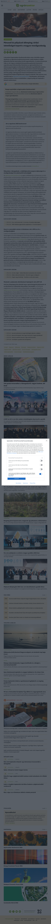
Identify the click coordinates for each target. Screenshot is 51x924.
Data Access (25, 483)
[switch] (41, 461)
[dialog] (25, 462)
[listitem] (25, 458)
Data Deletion (18, 483)
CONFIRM (16, 478)
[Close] (47, 441)
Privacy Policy (32, 483)
